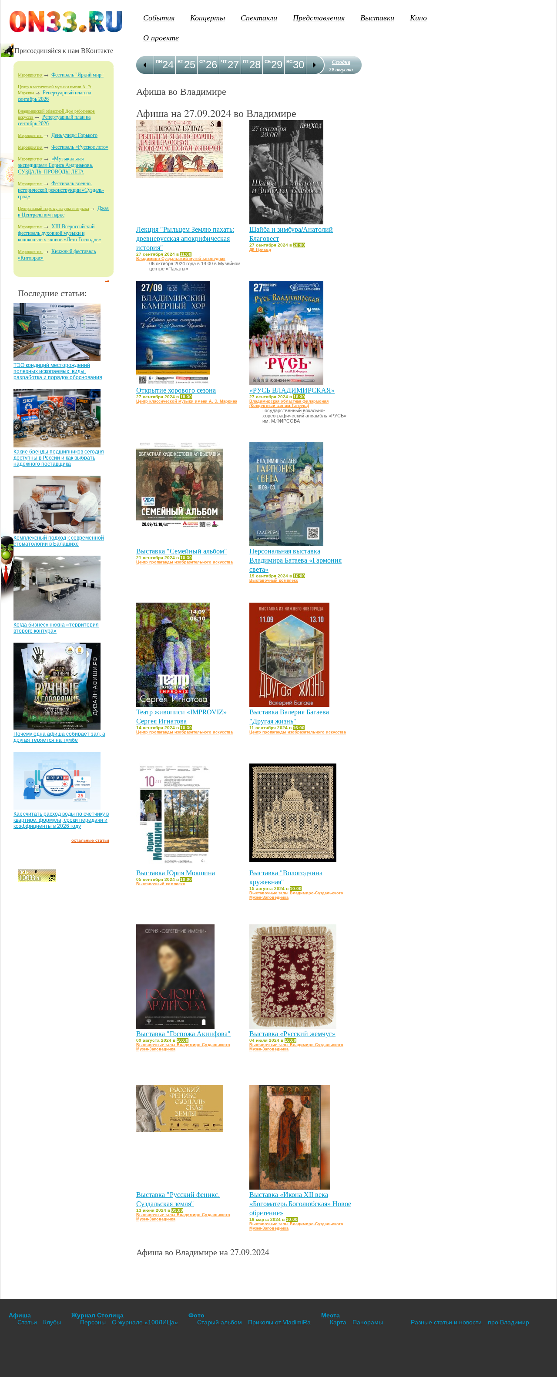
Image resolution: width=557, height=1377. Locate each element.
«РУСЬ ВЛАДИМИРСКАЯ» (292, 389)
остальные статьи (90, 840)
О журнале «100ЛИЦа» (145, 1322)
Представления (319, 17)
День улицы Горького (74, 135)
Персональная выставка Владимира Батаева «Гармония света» (295, 559)
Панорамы (367, 1322)
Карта (338, 1322)
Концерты (207, 17)
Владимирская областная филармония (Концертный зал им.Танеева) (289, 403)
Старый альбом (219, 1322)
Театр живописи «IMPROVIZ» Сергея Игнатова (181, 716)
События (158, 17)
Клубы (52, 1322)
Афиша (20, 1315)
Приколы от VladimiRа (279, 1322)
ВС (289, 61)
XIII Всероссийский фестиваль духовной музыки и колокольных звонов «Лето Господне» (59, 233)
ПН (159, 61)
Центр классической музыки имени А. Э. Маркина (186, 401)
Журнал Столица (97, 1315)
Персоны (93, 1322)
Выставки (377, 17)
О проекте (161, 37)
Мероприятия (30, 75)
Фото (196, 1315)
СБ (268, 61)
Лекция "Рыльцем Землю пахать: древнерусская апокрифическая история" (185, 238)
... (107, 279)
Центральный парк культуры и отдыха (53, 208)
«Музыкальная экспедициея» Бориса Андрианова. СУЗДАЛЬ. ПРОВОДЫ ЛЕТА (55, 165)
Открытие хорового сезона (176, 389)
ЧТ (224, 61)
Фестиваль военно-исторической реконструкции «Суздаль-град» (61, 190)
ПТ (245, 61)
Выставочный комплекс (273, 580)
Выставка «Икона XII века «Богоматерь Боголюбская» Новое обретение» (300, 1203)
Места (330, 1315)
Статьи (27, 1322)
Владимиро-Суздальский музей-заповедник (180, 259)
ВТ (180, 61)
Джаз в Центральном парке (63, 211)
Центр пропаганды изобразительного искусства (184, 562)
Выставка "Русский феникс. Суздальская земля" (178, 1199)
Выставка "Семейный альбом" (181, 550)
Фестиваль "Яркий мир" (77, 75)
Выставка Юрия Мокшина (175, 872)
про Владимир (508, 1322)
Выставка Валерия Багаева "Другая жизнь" (289, 716)
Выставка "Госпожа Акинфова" (183, 1033)
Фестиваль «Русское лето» (79, 147)
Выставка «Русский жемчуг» (292, 1033)
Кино (418, 17)
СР (202, 61)
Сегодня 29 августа (341, 65)
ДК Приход (260, 249)
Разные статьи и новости (446, 1322)
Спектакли (259, 17)
